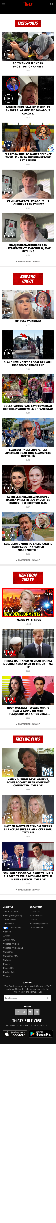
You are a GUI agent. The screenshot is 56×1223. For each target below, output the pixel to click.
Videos (6, 976)
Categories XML (10, 956)
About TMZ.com (10, 911)
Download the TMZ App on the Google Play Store (41, 1034)
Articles (6, 936)
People (6, 964)
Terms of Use (9, 919)
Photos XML (9, 972)
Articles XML (9, 940)
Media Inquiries (36, 928)
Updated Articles (11, 944)
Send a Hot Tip (36, 915)
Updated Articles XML (13, 948)
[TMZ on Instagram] (36, 1012)
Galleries (7, 960)
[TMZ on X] (24, 1012)
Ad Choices (8, 924)
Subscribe (48, 998)
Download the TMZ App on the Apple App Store (15, 1034)
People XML (8, 968)
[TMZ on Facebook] (18, 1012)
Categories (8, 952)
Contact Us (35, 911)
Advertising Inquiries (39, 924)
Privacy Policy (19, 992)
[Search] (52, 4)
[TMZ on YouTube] (30, 1012)
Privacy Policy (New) (12, 915)
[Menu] (4, 4)
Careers (33, 919)
